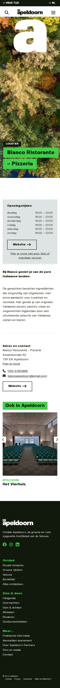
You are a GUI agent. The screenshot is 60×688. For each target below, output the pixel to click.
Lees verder (30, 449)
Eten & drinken (12, 607)
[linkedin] (11, 545)
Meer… (8, 631)
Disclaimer (27, 679)
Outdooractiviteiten (15, 622)
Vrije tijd (12, 3)
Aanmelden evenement (17, 640)
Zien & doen (12, 593)
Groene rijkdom (12, 570)
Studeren (8, 617)
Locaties (12, 144)
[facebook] (5, 545)
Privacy (17, 679)
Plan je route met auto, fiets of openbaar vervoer (30, 255)
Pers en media (12, 650)
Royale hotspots (13, 565)
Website (19, 244)
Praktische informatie (16, 636)
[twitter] (17, 545)
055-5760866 (18, 371)
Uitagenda (9, 598)
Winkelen (8, 612)
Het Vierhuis (14, 484)
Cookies (8, 679)
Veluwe (7, 575)
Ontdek (9, 560)
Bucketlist (9, 579)
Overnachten (11, 603)
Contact (8, 654)
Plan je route (11, 363)
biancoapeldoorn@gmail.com (27, 376)
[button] (3, 440)
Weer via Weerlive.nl (43, 679)
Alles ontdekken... (13, 584)
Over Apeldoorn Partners (19, 645)
